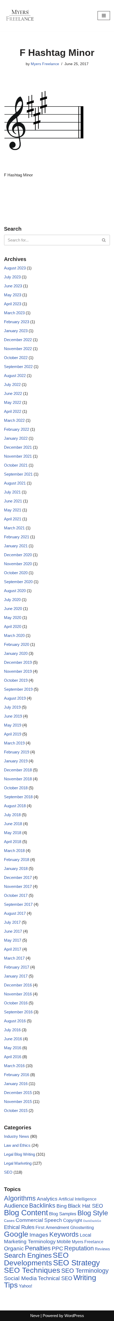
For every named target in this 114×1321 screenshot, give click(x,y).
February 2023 (16, 322)
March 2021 (14, 528)
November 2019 (18, 671)
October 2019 (16, 680)
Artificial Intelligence (78, 1199)
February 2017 (16, 967)
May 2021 (12, 510)
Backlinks (42, 1205)
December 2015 (18, 1092)
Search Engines (28, 1255)
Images (38, 1235)
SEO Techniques (32, 1270)
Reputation (79, 1248)
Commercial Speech (39, 1220)
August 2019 (15, 698)
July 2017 (12, 922)
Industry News (16, 1136)
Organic (14, 1248)
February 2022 (16, 429)
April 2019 (12, 734)
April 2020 (12, 626)
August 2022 (15, 375)
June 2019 (13, 716)
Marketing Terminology (30, 1241)
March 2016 (14, 1065)
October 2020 (16, 572)
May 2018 (12, 832)
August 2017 (15, 913)
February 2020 (16, 644)
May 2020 (12, 617)
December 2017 (18, 877)
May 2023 (12, 295)
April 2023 (12, 304)
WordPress (74, 1315)
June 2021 (13, 501)
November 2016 (18, 994)
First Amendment (52, 1227)
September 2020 (18, 581)
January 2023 (16, 330)
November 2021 (18, 456)
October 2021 (16, 465)
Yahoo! (25, 1286)
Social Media (20, 1278)
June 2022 (13, 393)
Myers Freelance (45, 64)
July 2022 (12, 384)
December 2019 (18, 662)
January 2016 (16, 1083)
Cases (9, 1220)
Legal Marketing (18, 1163)
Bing (61, 1206)
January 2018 (16, 868)
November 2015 (18, 1101)
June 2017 (13, 931)
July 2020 (12, 599)
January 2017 (16, 976)
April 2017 (12, 949)
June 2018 (13, 823)
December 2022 (18, 339)
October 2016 (16, 1003)
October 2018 (16, 788)
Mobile (64, 1241)
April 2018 (12, 841)
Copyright (72, 1220)
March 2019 (14, 743)
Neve (35, 1315)
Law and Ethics (17, 1145)
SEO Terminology (85, 1270)
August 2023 (15, 268)
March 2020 (14, 635)
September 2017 (18, 904)
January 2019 (16, 761)
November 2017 (18, 886)
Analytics (47, 1199)
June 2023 (13, 286)
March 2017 (14, 958)
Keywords (64, 1234)
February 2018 (16, 859)
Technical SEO (55, 1278)
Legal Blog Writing (19, 1154)
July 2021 (12, 492)
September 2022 (18, 366)
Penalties (38, 1248)
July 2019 (12, 707)
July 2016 (12, 1030)
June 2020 (13, 608)
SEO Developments (36, 1259)
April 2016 (12, 1056)
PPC (57, 1248)
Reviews (102, 1249)
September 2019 (18, 689)
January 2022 (16, 438)
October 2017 (16, 895)
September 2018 (18, 797)
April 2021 (12, 519)
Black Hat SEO (85, 1206)
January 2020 (16, 653)
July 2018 (12, 814)
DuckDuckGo (92, 1220)
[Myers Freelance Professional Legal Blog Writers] (20, 15)
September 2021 (18, 474)
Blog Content (26, 1212)
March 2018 (14, 850)
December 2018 (18, 770)
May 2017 (12, 940)
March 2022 (14, 420)
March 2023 (14, 313)
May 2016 (12, 1048)
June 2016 (13, 1039)
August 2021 (15, 483)
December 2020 (18, 555)
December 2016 (18, 985)
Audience (16, 1206)
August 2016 (15, 1021)
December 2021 (18, 447)
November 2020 (18, 564)
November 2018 (18, 779)
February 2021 (16, 537)
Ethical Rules (19, 1227)
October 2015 (16, 1110)
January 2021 (16, 546)
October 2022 (16, 357)
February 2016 (16, 1074)
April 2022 (12, 411)
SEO (8, 1172)
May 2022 (12, 402)
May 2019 (12, 725)
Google (16, 1234)
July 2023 (12, 277)
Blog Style (92, 1213)
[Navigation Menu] (104, 15)
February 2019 (16, 752)
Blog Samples (62, 1213)
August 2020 (15, 590)
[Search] (104, 240)
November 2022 (18, 348)
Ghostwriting (82, 1227)
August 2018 (15, 806)
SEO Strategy (76, 1263)
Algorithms (20, 1198)
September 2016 (18, 1012)
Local (85, 1235)
